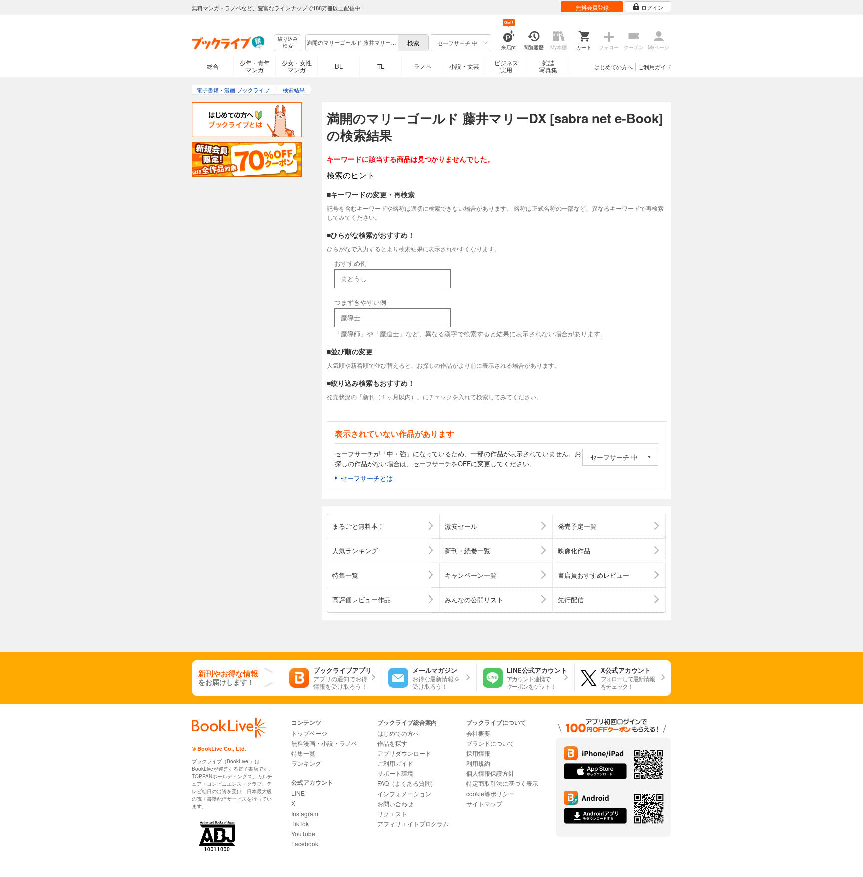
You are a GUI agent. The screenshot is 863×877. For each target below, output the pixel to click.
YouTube (303, 833)
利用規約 (478, 763)
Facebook (304, 843)
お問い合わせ (395, 803)
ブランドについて (490, 743)
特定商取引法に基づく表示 (502, 783)
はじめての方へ (613, 67)
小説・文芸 (464, 66)
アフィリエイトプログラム (413, 823)
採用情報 (478, 753)
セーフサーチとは (367, 478)
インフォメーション (404, 793)
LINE (298, 793)
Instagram (304, 813)
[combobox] (351, 43)
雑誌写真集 (548, 66)
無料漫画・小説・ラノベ (324, 743)
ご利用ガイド (654, 67)
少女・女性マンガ (297, 66)
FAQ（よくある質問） (406, 783)
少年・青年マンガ (255, 66)
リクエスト (392, 813)
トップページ (309, 733)
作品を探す (392, 743)
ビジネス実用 (506, 66)
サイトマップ (484, 803)
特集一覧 (303, 753)
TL (380, 66)
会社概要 (478, 733)
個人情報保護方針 (490, 773)
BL (339, 66)
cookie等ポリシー (490, 793)
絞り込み (288, 42)
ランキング (306, 763)
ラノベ (423, 66)
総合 (213, 66)
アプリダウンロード (404, 753)
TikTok (300, 823)
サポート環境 (395, 773)
